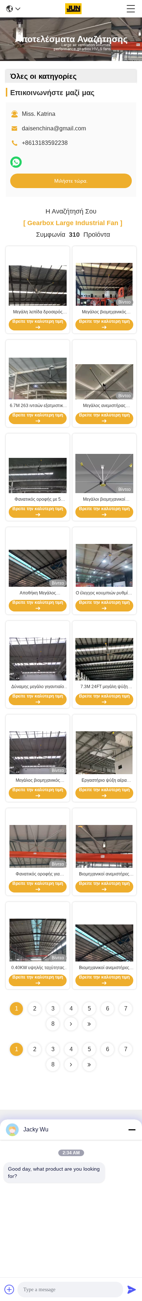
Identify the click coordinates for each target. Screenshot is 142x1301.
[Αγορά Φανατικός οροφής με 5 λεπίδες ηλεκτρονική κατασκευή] (38, 478)
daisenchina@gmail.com (54, 128)
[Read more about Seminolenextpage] (71, 1064)
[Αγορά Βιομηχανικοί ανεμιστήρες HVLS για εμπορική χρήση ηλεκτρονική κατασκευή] (104, 947)
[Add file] (9, 1289)
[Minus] (131, 1129)
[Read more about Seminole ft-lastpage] (89, 1064)
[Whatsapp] (16, 162)
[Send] (132, 1289)
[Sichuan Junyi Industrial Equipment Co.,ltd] (73, 8)
